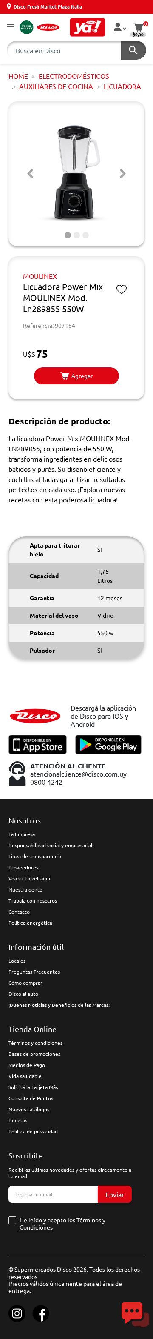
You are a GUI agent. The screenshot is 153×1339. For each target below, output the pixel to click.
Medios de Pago (26, 1064)
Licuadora (122, 86)
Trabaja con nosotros (32, 900)
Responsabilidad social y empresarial (50, 845)
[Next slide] (123, 173)
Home (18, 76)
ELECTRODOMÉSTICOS (74, 76)
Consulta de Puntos (30, 1098)
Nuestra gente (25, 889)
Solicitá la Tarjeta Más (33, 1087)
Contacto (19, 911)
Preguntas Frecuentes (34, 971)
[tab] (68, 235)
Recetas (17, 1120)
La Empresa (21, 834)
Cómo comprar (25, 982)
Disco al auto (23, 993)
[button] (10, 27)
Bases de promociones (34, 1053)
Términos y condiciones (35, 1042)
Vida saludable (25, 1075)
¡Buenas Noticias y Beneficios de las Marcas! (59, 1004)
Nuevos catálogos (28, 1109)
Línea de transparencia (34, 856)
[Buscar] (133, 50)
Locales (17, 960)
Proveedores (23, 867)
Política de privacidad (33, 1131)
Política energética (30, 922)
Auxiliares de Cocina (56, 86)
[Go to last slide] (30, 173)
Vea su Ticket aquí (29, 878)
